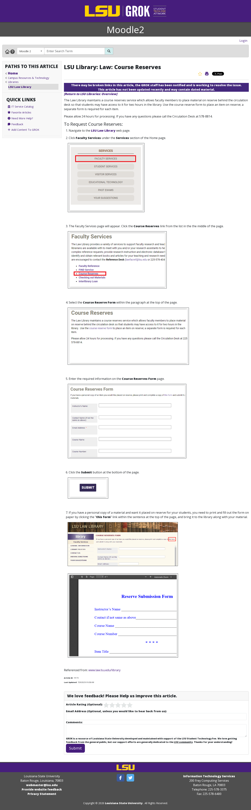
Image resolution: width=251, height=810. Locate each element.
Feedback (17, 124)
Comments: (74, 722)
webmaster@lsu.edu (42, 785)
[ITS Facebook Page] (120, 778)
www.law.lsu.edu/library (104, 670)
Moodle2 (125, 29)
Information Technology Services (209, 776)
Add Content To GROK (25, 129)
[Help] (12, 51)
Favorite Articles (21, 112)
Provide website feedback (42, 789)
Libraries (13, 82)
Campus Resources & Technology (28, 78)
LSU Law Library (19, 87)
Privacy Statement (42, 794)
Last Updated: (70, 682)
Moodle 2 (25, 51)
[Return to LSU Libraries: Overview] (90, 94)
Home (13, 73)
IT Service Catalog (22, 106)
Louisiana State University (124, 803)
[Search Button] (109, 51)
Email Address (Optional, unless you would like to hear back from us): (116, 711)
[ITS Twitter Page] (130, 778)
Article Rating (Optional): (84, 704)
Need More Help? (22, 118)
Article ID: (68, 678)
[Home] (7, 51)
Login (243, 41)
